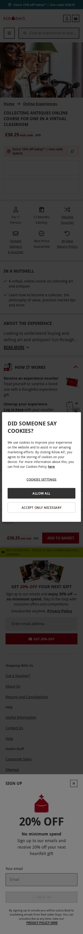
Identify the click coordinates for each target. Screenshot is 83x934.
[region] (41, 467)
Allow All (41, 493)
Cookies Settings (41, 479)
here (51, 466)
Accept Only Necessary (42, 507)
